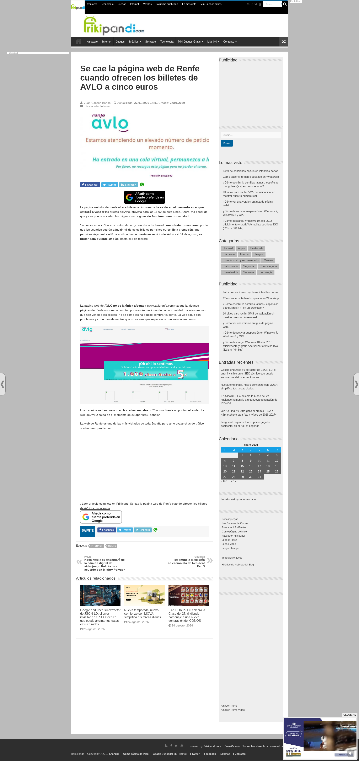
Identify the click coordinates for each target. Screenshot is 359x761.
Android (228, 248)
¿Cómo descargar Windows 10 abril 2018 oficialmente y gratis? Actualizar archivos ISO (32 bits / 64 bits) (250, 224)
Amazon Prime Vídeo (233, 709)
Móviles (147, 4)
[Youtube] (260, 4)
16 (250, 466)
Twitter (196, 753)
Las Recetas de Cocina (235, 523)
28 (233, 476)
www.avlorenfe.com (161, 305)
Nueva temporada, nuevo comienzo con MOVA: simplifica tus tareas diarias (142, 613)
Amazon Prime (229, 705)
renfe (112, 545)
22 (242, 471)
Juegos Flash (229, 539)
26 (276, 471)
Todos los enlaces (232, 557)
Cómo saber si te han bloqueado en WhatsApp (251, 176)
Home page (77, 753)
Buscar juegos (230, 519)
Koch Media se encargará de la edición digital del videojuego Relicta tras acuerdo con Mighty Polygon (104, 563)
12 (276, 460)
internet (96, 545)
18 (268, 466)
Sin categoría (269, 266)
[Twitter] (256, 4)
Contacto (92, 4)
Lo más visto (189, 4)
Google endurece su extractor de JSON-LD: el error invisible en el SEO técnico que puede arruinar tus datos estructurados (100, 617)
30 (250, 476)
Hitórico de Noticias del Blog (238, 564)
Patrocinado (231, 266)
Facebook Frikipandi (233, 535)
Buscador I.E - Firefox (234, 527)
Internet (134, 4)
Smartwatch (231, 272)
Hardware (92, 41)
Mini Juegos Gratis (210, 4)
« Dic (224, 481)
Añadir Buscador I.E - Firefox (170, 753)
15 (242, 466)
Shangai (114, 753)
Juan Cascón (232, 746)
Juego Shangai (230, 548)
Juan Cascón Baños (97, 102)
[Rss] (248, 4)
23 (250, 471)
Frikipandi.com (212, 746)
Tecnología (107, 4)
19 (276, 466)
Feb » (233, 481)
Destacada (92, 106)
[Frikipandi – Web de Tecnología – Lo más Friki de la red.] (119, 25)
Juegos (122, 4)
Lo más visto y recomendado (241, 260)
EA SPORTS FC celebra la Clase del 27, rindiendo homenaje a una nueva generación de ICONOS (186, 615)
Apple (241, 248)
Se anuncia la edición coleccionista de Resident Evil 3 (186, 561)
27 (225, 476)
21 (233, 471)
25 (268, 471)
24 (259, 471)
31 (259, 476)
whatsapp (141, 184)
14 (233, 466)
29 (242, 476)
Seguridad (249, 266)
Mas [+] (212, 41)
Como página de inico (234, 531)
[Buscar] (285, 4)
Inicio (78, 41)
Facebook (210, 753)
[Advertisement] (144, 274)
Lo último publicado (167, 4)
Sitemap (225, 753)
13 (225, 466)
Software (150, 41)
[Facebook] (252, 4)
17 (259, 466)
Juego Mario (229, 544)
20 (225, 471)
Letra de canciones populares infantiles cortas (250, 171)
